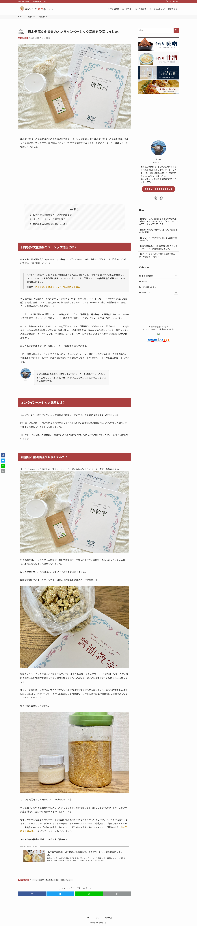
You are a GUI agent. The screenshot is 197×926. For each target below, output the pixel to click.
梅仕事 (144, 281)
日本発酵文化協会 (52, 880)
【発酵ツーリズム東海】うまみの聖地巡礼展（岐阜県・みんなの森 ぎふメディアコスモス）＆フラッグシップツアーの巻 (158, 221)
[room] (170, 1)
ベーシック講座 (38, 880)
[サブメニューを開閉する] (176, 276)
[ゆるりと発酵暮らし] (35, 8)
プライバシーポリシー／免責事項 (99, 917)
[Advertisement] (74, 176)
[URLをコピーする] (117, 893)
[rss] (173, 1)
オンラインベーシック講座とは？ (49, 219)
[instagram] (166, 1)
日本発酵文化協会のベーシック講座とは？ (53, 214)
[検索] (177, 1)
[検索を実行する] (176, 30)
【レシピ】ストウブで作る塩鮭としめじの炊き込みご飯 (158, 239)
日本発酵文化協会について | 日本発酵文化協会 (57, 287)
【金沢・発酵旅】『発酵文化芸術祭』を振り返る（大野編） (158, 231)
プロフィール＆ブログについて (158, 189)
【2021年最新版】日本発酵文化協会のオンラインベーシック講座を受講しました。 (85, 853)
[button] (32, 893)
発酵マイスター (66, 880)
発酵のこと (146, 292)
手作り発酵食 (147, 275)
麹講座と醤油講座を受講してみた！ (50, 223)
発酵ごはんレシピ (149, 287)
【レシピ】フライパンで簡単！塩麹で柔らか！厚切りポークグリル (157, 255)
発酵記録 (24, 38)
